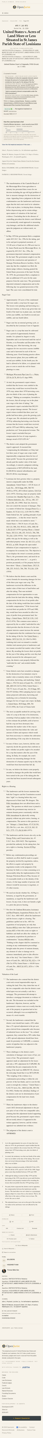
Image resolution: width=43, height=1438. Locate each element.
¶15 (4, 791)
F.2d (20, 21)
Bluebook (34, 1228)
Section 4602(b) (24, 939)
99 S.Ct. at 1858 (12, 544)
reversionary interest (8, 1318)
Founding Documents (9, 1393)
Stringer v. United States (19, 824)
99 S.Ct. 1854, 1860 (28, 526)
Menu (6, 13)
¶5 (5, 330)
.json (12, 1328)
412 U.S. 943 (30, 827)
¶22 (4, 1051)
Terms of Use (31, 1430)
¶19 (4, 909)
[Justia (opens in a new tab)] (26, 1367)
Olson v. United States (17, 101)
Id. (27, 541)
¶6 (5, 374)
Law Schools (6, 1388)
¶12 (4, 711)
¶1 (5, 183)
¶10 (4, 576)
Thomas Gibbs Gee (13, 1270)
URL (7, 1228)
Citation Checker (7, 1398)
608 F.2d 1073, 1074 (24, 966)
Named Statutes (7, 1391)
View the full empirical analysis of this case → (17, 144)
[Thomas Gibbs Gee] (4, 1271)
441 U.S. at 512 (34, 541)
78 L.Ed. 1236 (11, 535)
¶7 (5, 382)
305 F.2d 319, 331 (19, 639)
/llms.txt (4, 1409)
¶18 (4, 892)
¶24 (4, 1130)
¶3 (5, 299)
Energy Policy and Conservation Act (19, 838)
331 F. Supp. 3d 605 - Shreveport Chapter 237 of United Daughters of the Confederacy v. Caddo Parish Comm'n (22, 96)
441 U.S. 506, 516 (13, 526)
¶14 (4, 769)
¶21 (4, 1020)
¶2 (5, 236)
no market (22, 717)
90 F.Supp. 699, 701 (26, 703)
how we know (12, 111)
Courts (4, 1385)
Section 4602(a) (12, 927)
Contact (32, 1427)
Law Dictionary (7, 1380)
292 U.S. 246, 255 (18, 532)
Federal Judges (7, 1383)
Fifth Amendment (12, 803)
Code (3, 1377)
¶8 (5, 444)
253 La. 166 (30, 499)
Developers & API (7, 1407)
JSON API (5, 1412)
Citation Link (20, 1228)
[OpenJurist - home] (21, 7)
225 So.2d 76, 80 (12, 377)
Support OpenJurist (21, 1418)
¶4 (5, 322)
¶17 (4, 854)
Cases (4, 1375)
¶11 (4, 670)
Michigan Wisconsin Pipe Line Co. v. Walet (22, 374)
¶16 (4, 835)
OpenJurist (5, 21)
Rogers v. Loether (30, 101)
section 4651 (11, 930)
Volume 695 (13, 21)
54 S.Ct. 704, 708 (32, 532)
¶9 (5, 478)
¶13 (4, 743)
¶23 (4, 1104)
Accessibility (21, 1427)
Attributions (20, 1430)
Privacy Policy (6, 1433)
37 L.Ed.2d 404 (21, 830)
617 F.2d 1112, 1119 (20, 511)
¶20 (4, 979)
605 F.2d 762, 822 (28, 960)
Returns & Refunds (8, 1430)
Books (4, 1396)
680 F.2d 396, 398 (29, 1088)
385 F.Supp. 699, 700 (23, 488)
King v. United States (14, 618)
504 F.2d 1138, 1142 (30, 618)
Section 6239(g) (30, 847)
